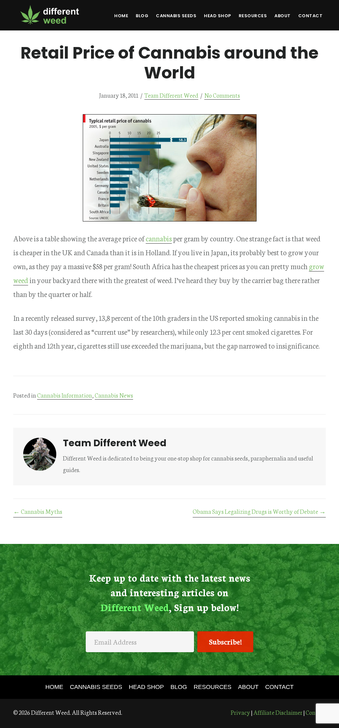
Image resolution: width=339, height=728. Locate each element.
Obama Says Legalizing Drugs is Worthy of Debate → (259, 511)
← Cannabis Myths (37, 511)
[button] (225, 641)
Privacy (240, 712)
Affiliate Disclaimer (278, 712)
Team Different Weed (171, 95)
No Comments (222, 95)
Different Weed (49, 14)
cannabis (159, 238)
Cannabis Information (64, 395)
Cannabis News (114, 395)
